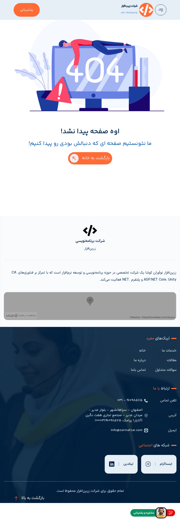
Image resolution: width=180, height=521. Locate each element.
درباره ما (140, 360)
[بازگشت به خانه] (74, 158)
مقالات (171, 360)
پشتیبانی (26, 10)
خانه (142, 350)
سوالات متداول (165, 370)
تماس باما (138, 370)
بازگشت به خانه (96, 158)
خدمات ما (169, 350)
